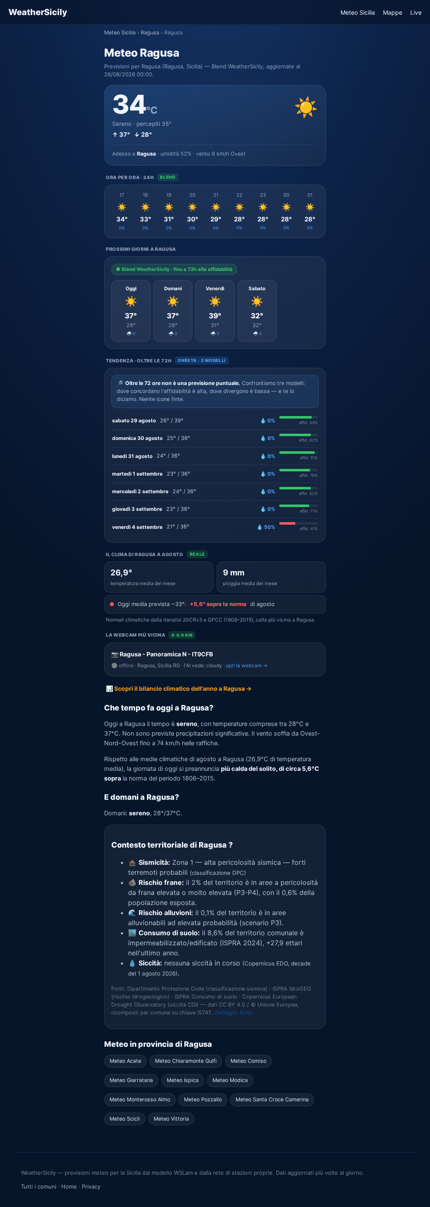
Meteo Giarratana (131, 1080)
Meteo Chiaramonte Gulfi (186, 1061)
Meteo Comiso (248, 1061)
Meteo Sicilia (358, 12)
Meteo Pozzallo (203, 1099)
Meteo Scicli (125, 1119)
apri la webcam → (246, 665)
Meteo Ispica (183, 1080)
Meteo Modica (230, 1080)
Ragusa (150, 32)
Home (69, 1186)
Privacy (91, 1186)
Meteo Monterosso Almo (140, 1099)
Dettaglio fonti (233, 1012)
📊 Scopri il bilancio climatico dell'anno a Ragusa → (179, 688)
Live (416, 12)
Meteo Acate (125, 1061)
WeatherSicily (37, 12)
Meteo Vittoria (171, 1119)
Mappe (392, 12)
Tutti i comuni (38, 1186)
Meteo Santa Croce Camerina (272, 1099)
